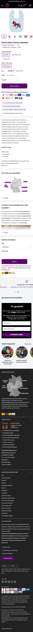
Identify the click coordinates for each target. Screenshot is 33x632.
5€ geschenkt (8, 558)
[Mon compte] (21, 5)
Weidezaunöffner (20, 540)
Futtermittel (17, 536)
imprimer (4, 480)
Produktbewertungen (7, 515)
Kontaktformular (6, 462)
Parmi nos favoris (6, 508)
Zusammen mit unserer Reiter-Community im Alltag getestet (16, 287)
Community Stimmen (7, 485)
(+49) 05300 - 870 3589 (7, 455)
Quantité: (4, 80)
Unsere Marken (25, 536)
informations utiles (7, 505)
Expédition (4, 490)
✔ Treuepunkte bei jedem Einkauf (10, 430)
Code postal (5, 251)
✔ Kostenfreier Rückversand (9, 447)
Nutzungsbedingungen (20, 620)
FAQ (3, 475)
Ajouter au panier (14, 86)
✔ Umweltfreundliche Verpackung (11, 435)
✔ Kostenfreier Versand (8, 444)
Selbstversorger (23, 533)
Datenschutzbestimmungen (8, 620)
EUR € (13, 565)
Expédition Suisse (6, 495)
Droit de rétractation (7, 503)
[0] (24, 5)
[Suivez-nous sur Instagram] (6, 582)
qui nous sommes (6, 478)
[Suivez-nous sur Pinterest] (9, 582)
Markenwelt (5, 542)
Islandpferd (10, 538)
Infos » (18, 408)
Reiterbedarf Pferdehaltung (9, 540)
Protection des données (8, 500)
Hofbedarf (4, 533)
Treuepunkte (6, 550)
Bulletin (4, 488)
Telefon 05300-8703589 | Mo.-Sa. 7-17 (16, 1)
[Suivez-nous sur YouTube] (12, 582)
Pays (3, 243)
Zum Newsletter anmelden (16, 334)
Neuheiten (4, 538)
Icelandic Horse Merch (8, 45)
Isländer (11, 536)
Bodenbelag (15, 533)
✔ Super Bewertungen (7, 433)
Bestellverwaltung (6, 510)
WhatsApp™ (5, 459)
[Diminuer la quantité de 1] (9, 80)
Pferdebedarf (22, 538)
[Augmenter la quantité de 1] (17, 80)
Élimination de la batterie (8, 498)
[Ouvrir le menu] (2, 5)
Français (4, 565)
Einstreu (7, 536)
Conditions (4, 493)
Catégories (4, 513)
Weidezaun (16, 538)
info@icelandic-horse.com (8, 452)
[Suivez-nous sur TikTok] (15, 582)
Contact (4, 483)
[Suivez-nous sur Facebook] (3, 582)
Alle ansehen (28, 344)
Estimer (14, 261)
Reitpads (9, 533)
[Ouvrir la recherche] (19, 5)
